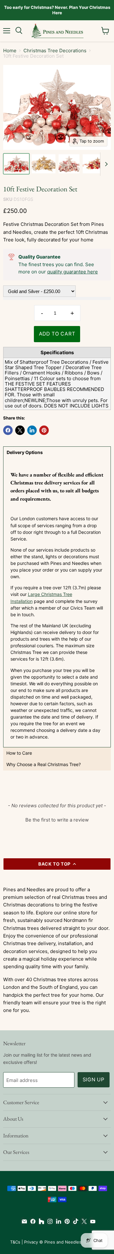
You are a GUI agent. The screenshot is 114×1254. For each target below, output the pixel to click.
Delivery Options (25, 452)
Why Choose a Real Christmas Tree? (43, 764)
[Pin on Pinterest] (44, 430)
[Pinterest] (66, 1221)
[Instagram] (49, 1221)
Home (9, 50)
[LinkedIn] (57, 1221)
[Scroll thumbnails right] (105, 164)
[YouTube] (91, 1221)
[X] (83, 1221)
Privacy (31, 1241)
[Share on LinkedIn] (32, 430)
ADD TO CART (57, 334)
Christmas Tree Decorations (54, 50)
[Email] (23, 1221)
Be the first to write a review (57, 820)
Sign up (94, 1080)
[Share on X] (20, 430)
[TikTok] (74, 1221)
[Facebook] (31, 1221)
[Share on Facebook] (8, 430)
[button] (57, 819)
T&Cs (15, 1241)
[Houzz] (40, 1221)
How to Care (19, 753)
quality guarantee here (72, 272)
